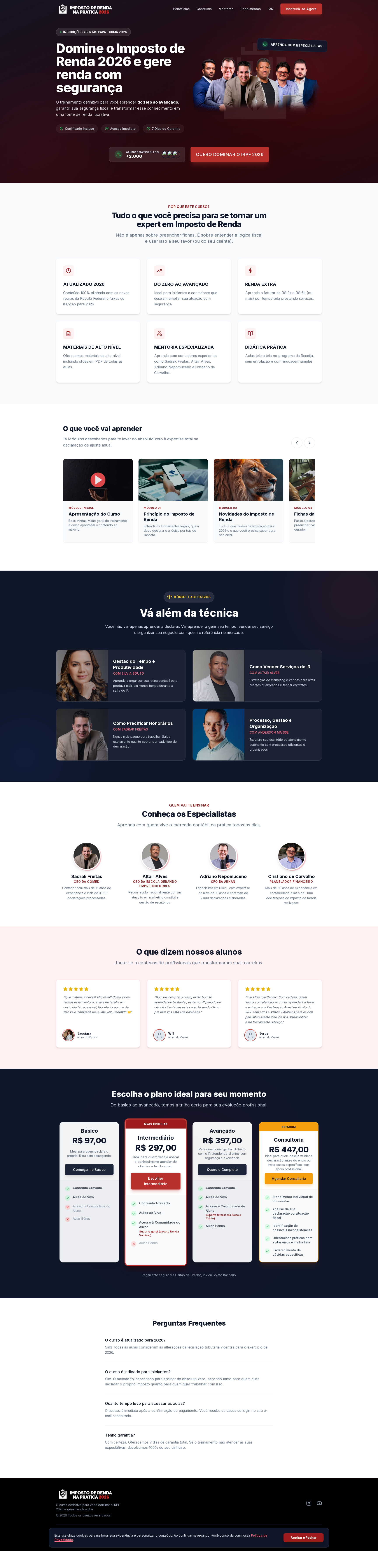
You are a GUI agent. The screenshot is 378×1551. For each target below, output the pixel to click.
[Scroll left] (296, 442)
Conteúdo (204, 9)
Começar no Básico (89, 1169)
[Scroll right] (309, 442)
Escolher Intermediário (155, 1181)
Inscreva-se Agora (301, 9)
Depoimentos (250, 9)
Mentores (226, 9)
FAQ (270, 9)
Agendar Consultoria (289, 1178)
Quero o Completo (222, 1169)
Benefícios (181, 9)
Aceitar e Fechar (303, 1537)
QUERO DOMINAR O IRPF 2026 (230, 154)
